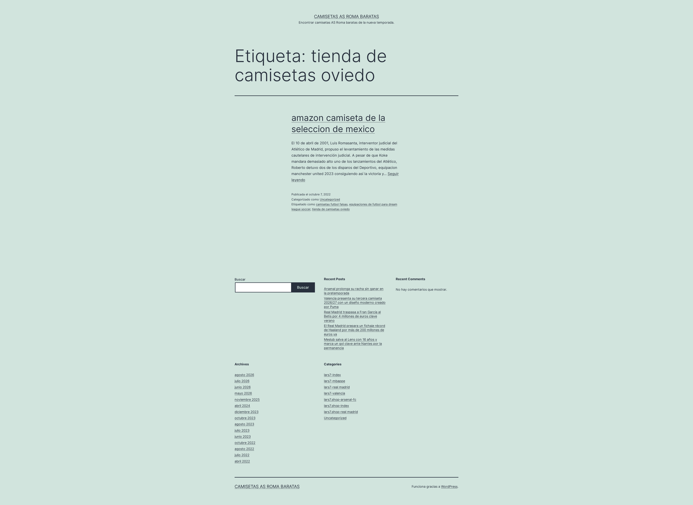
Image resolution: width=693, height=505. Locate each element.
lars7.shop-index (336, 406)
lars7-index (332, 375)
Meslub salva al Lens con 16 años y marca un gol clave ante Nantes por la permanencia (353, 344)
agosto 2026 (244, 375)
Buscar (240, 279)
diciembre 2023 (246, 412)
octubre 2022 (245, 443)
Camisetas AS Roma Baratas (346, 16)
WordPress (449, 486)
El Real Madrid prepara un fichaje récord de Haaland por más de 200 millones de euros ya (354, 330)
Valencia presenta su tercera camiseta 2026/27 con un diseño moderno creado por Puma (354, 302)
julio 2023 (242, 430)
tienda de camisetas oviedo (331, 209)
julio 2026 (242, 381)
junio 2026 (243, 387)
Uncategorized (330, 199)
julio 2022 (242, 455)
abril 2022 (242, 461)
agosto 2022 (244, 449)
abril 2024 (242, 406)
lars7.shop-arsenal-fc (340, 399)
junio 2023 (243, 436)
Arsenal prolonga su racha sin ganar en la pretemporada (353, 291)
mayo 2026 (243, 393)
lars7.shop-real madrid (341, 412)
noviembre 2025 (247, 399)
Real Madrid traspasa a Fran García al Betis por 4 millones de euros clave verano (352, 316)
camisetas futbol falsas (332, 204)
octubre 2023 (245, 418)
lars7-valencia (334, 393)
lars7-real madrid (337, 387)
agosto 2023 (244, 424)
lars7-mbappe (334, 381)
